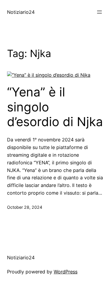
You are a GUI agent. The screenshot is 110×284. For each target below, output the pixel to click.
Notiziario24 (21, 12)
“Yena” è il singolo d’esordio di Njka (55, 107)
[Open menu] (99, 12)
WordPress (65, 272)
